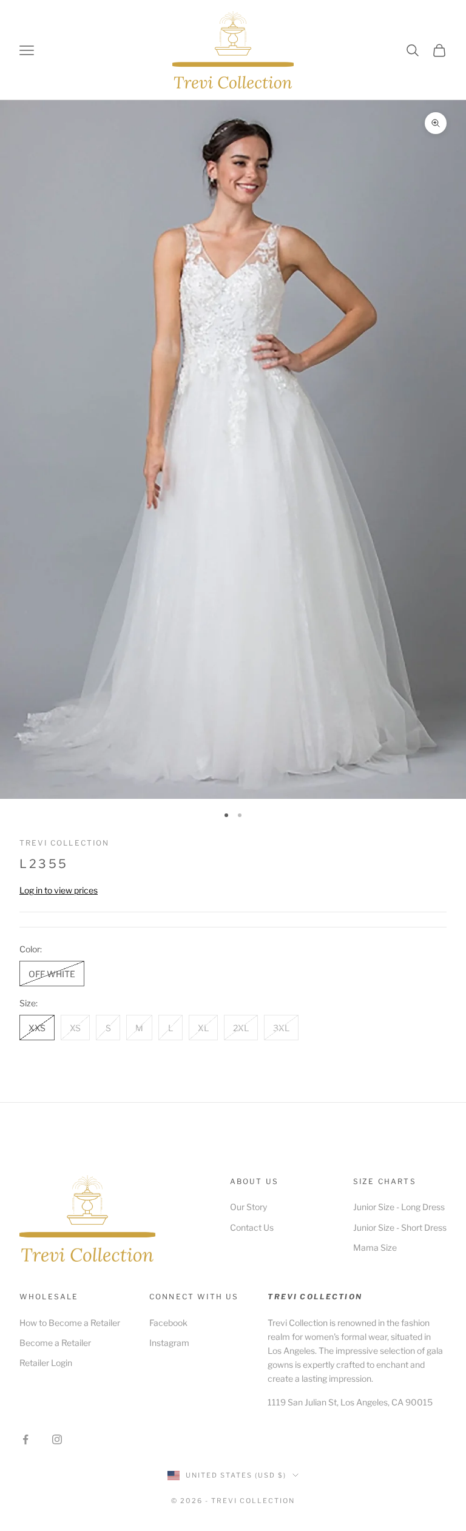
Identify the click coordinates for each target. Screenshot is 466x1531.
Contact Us (252, 1227)
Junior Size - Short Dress (400, 1227)
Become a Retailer (55, 1343)
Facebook (168, 1322)
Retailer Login (45, 1363)
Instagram (169, 1343)
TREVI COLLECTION (64, 842)
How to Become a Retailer (69, 1322)
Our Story (248, 1207)
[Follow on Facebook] (25, 1439)
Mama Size (375, 1247)
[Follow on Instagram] (57, 1439)
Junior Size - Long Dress (399, 1207)
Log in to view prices (58, 890)
